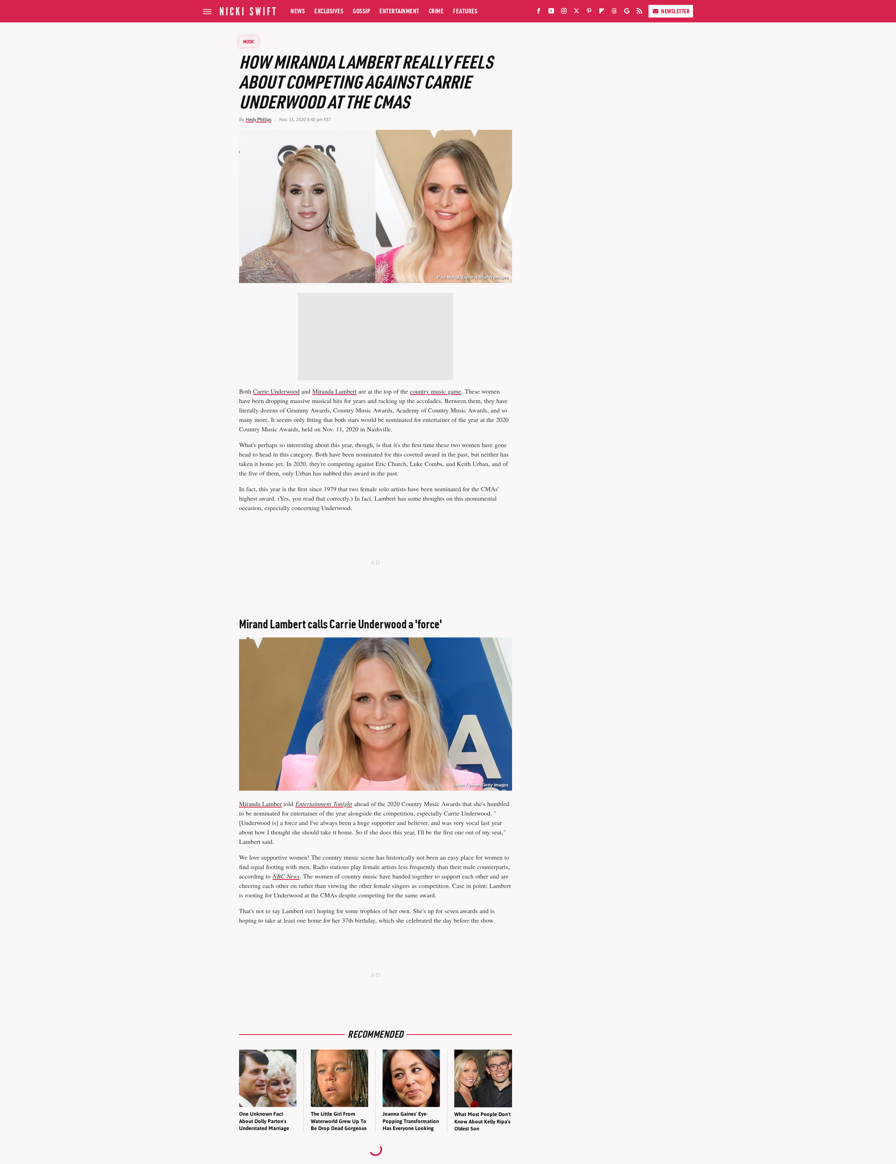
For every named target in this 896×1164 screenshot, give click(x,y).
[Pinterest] (589, 12)
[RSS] (639, 12)
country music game (435, 391)
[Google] (626, 12)
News (297, 11)
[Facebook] (538, 12)
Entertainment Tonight (323, 803)
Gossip (361, 11)
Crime (436, 11)
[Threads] (614, 12)
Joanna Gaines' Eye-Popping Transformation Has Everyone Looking (411, 1121)
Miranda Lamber (260, 803)
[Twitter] (576, 12)
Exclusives (328, 11)
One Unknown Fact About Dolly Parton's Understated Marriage (264, 1121)
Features (465, 11)
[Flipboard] (601, 12)
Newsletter (675, 11)
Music (248, 41)
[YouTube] (551, 12)
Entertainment (399, 11)
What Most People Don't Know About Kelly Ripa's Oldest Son (482, 1121)
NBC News (286, 876)
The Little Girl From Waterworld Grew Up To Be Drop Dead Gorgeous (338, 1121)
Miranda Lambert (334, 391)
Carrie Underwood (276, 391)
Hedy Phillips (258, 119)
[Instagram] (563, 12)
